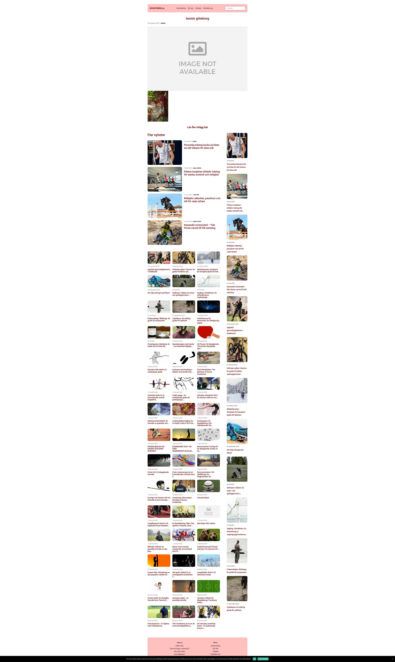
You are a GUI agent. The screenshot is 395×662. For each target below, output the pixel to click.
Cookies (198, 8)
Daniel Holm (197, 221)
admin (163, 23)
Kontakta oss (208, 8)
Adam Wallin (197, 168)
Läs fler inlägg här (197, 127)
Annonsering (181, 8)
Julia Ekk (196, 195)
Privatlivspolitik (263, 659)
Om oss (190, 8)
